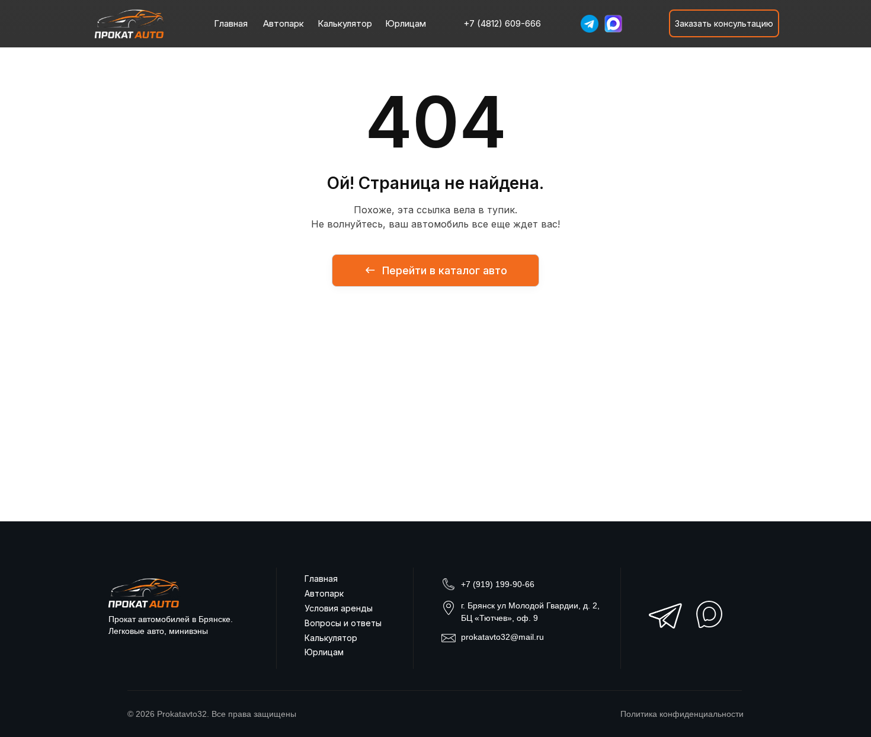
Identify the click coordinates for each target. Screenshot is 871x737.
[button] (724, 23)
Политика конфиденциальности (682, 714)
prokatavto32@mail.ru (502, 637)
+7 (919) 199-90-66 (497, 584)
